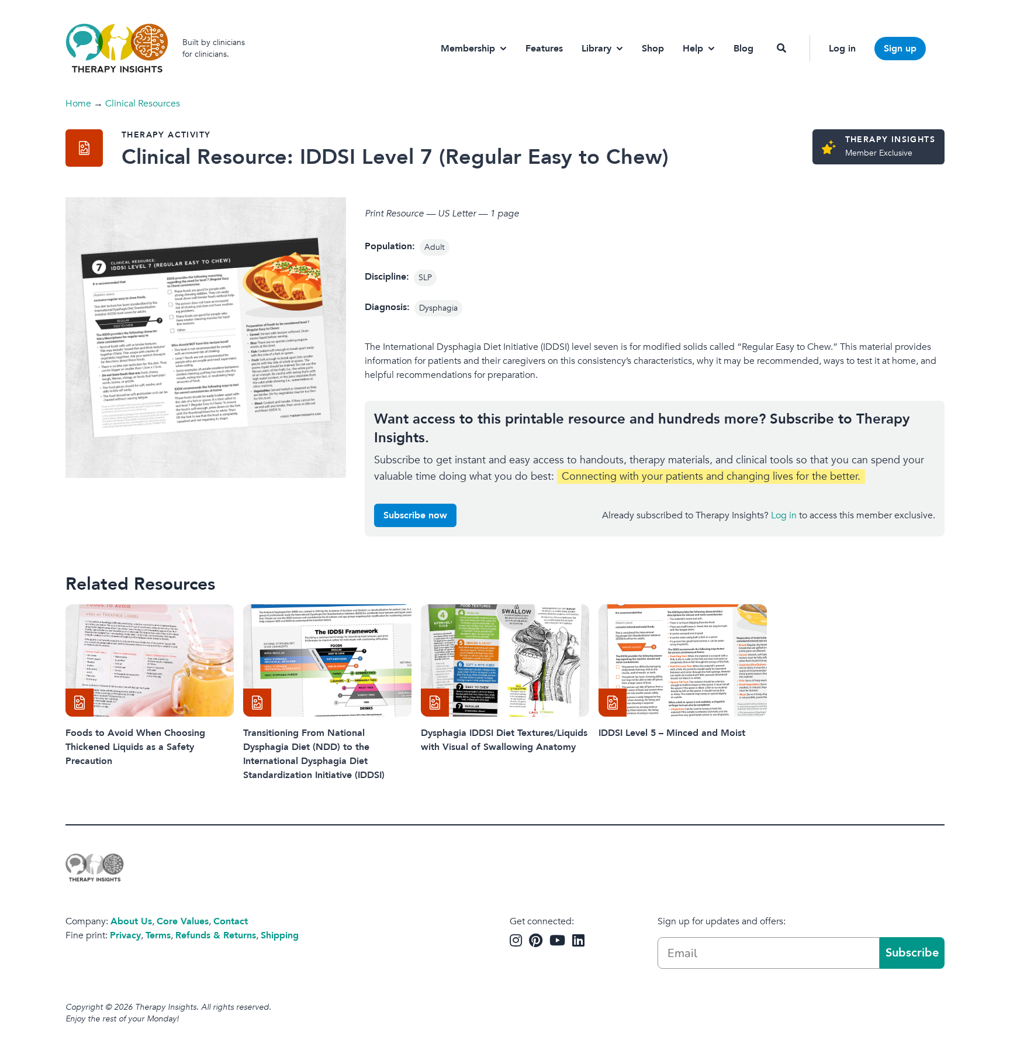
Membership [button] (468, 48)
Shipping (280, 935)
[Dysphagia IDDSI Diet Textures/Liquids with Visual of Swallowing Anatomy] (505, 660)
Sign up (900, 48)
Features (544, 48)
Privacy (125, 935)
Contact (230, 921)
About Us (131, 921)
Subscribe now (415, 515)
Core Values (183, 921)
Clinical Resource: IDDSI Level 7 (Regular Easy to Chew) (395, 157)
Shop (653, 48)
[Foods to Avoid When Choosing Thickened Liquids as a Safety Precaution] (149, 660)
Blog (743, 48)
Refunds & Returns (215, 935)
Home (78, 103)
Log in (842, 48)
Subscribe (912, 953)
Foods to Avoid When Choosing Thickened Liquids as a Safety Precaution (135, 747)
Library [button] (596, 48)
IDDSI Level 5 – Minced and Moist (672, 733)
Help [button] (693, 48)
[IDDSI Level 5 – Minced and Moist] (683, 660)
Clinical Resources (142, 103)
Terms (158, 935)
